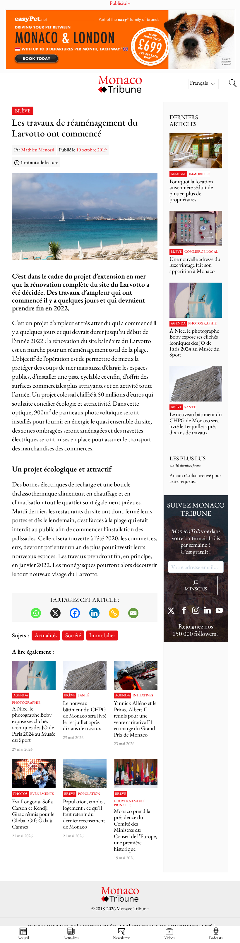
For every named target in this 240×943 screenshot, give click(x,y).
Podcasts (216, 937)
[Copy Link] (114, 613)
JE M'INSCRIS (196, 585)
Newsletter (121, 937)
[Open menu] (7, 80)
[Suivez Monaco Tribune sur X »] (172, 611)
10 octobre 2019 (91, 149)
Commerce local (201, 252)
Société (73, 635)
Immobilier (102, 635)
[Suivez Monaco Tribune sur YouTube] (219, 611)
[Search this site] (232, 83)
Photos (20, 794)
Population (89, 794)
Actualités (46, 635)
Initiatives (143, 695)
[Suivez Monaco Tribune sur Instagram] (196, 611)
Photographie (26, 703)
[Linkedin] (94, 613)
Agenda (20, 695)
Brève (22, 110)
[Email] (133, 613)
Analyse (178, 174)
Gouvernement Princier (129, 803)
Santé (83, 695)
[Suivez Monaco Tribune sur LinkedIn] (207, 611)
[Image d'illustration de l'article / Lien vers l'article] (135, 675)
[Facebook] (75, 613)
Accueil (23, 937)
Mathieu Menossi (37, 149)
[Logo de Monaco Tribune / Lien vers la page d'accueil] (120, 83)
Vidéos (169, 937)
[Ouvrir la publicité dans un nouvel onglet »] (120, 39)
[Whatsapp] (36, 613)
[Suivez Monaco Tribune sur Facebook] (184, 611)
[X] (55, 613)
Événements (42, 794)
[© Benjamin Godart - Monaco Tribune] (85, 675)
